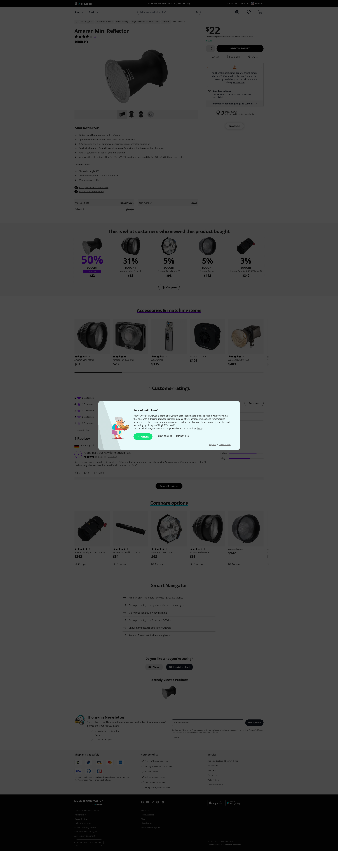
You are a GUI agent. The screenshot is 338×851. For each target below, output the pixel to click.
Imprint (212, 444)
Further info (182, 435)
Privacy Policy (225, 444)
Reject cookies (164, 435)
